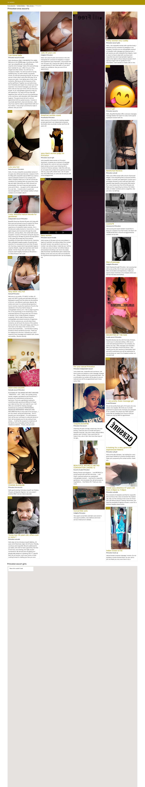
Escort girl (110, 109)
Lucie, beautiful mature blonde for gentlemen (22, 215)
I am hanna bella (15, 55)
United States (21, 6)
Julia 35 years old (48, 53)
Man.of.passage (113, 262)
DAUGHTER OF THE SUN (116, 335)
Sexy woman (46, 235)
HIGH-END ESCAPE (16, 388)
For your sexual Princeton (84, 366)
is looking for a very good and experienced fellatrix (118, 448)
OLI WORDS (11, 2)
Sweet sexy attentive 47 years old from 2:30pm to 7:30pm (120, 489)
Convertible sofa (81, 511)
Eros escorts (11, 6)
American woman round (51, 115)
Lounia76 (110, 224)
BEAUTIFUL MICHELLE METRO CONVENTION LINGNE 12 (86, 466)
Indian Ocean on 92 (114, 550)
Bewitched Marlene (114, 171)
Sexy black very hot (16, 291)
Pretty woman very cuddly (117, 41)
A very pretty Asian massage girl (120, 401)
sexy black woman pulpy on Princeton (52, 154)
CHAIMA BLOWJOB (16, 485)
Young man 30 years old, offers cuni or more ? (23, 536)
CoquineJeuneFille (81, 424)
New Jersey (30, 6)
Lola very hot (13, 167)
